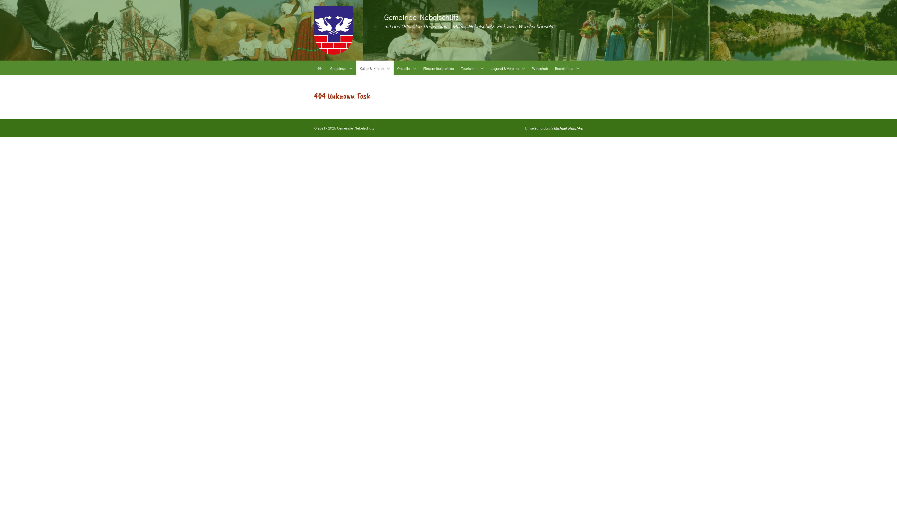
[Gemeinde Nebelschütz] (333, 30)
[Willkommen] (320, 68)
